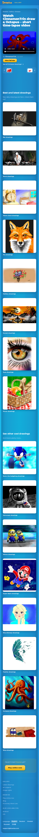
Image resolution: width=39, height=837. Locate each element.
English (14, 821)
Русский (7, 824)
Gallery (11, 11)
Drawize (5, 11)
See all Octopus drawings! (12, 64)
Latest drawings (8, 785)
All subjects (7, 787)
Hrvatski (30, 821)
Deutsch (22, 821)
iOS (4, 814)
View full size (10, 60)
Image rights (7, 790)
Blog (4, 801)
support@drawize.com (11, 828)
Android (5, 811)
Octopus (17, 11)
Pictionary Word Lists (10, 803)
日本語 (14, 824)
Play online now (15, 768)
